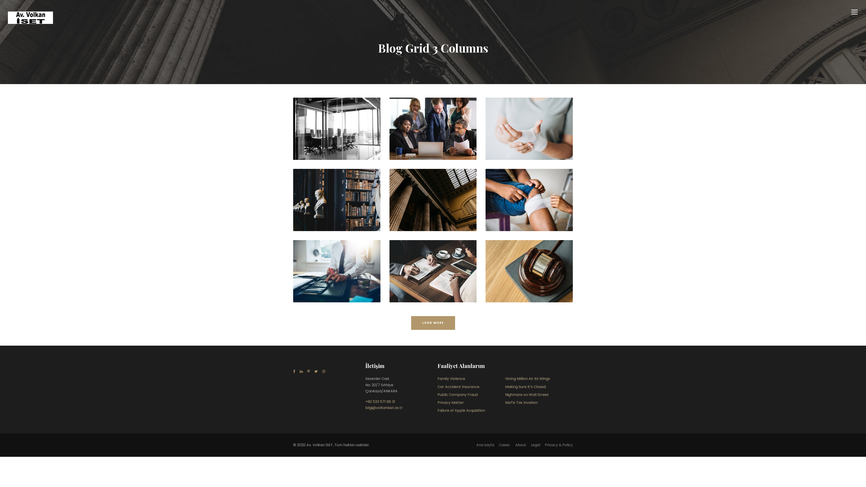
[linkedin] (301, 371)
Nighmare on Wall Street (527, 394)
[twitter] (316, 371)
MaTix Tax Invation (521, 402)
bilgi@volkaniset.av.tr (384, 407)
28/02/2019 (341, 149)
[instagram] (323, 371)
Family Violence (451, 378)
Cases (505, 445)
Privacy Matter (451, 402)
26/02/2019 (534, 292)
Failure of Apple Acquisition (461, 410)
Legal (535, 445)
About (520, 445)
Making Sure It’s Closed (525, 386)
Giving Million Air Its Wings (527, 378)
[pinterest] (308, 371)
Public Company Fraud (458, 394)
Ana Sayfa (485, 445)
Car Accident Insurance (458, 386)
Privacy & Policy (559, 445)
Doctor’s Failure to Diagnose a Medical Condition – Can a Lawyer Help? (338, 207)
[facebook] (294, 371)
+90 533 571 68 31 (380, 401)
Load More (433, 323)
